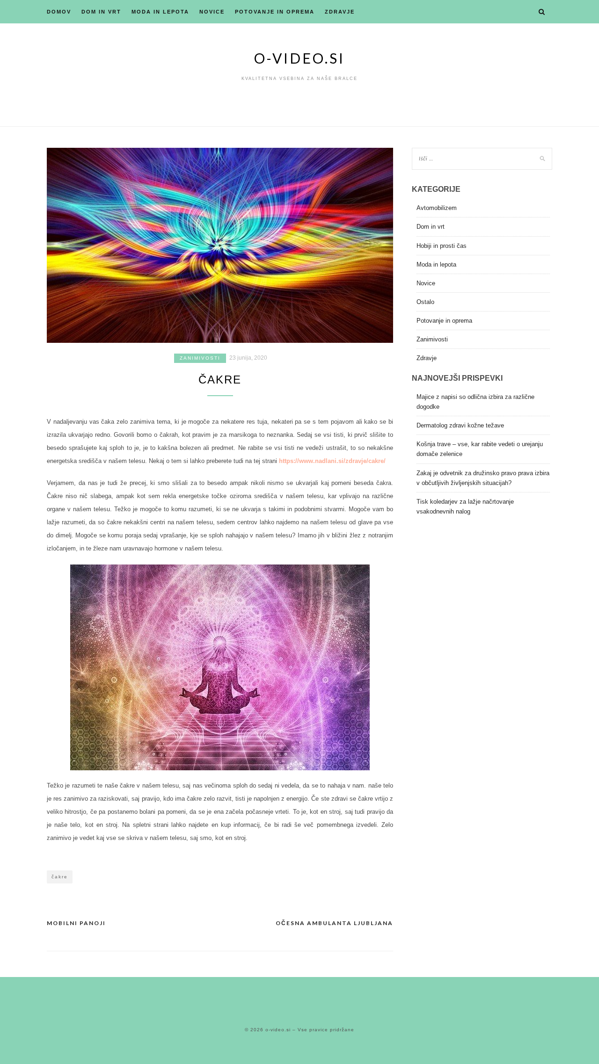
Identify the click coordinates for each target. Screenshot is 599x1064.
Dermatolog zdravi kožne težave (460, 425)
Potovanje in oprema (274, 11)
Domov (59, 11)
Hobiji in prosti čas (441, 245)
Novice (212, 11)
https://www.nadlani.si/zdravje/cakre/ (332, 460)
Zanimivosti (200, 358)
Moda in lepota (160, 11)
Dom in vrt (101, 11)
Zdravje (340, 11)
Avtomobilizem (436, 207)
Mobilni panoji (76, 922)
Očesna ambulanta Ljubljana (334, 922)
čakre (59, 876)
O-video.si (299, 58)
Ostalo (425, 301)
